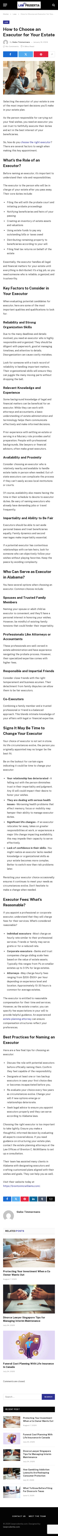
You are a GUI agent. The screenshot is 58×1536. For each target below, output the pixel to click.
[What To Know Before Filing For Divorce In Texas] (11, 1492)
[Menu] (5, 5)
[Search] (53, 5)
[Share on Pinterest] (41, 54)
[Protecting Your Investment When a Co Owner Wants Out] (29, 1253)
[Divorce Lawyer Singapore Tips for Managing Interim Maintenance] (29, 1299)
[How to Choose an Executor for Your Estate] (29, 78)
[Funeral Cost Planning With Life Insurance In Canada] (29, 1345)
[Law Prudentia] (29, 5)
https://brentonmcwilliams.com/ (21, 1186)
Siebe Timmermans (21, 42)
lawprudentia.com (11, 1527)
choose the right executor (36, 142)
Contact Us (19, 1516)
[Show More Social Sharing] (52, 54)
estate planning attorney (17, 1019)
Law (6, 22)
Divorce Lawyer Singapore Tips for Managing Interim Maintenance (37, 1454)
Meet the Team (37, 1516)
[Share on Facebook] (10, 54)
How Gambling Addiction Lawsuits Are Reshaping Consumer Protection (36, 1472)
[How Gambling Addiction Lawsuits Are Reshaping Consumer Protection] (11, 1473)
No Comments (12, 46)
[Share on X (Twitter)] (25, 54)
